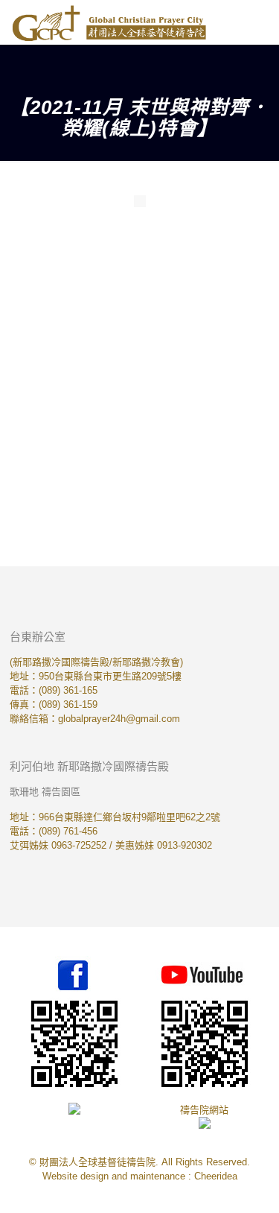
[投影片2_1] (203, 267)
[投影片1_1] (75, 267)
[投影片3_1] (75, 365)
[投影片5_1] (75, 462)
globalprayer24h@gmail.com (119, 718)
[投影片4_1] (203, 365)
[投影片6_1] (203, 462)
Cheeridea (215, 1176)
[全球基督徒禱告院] (109, 22)
